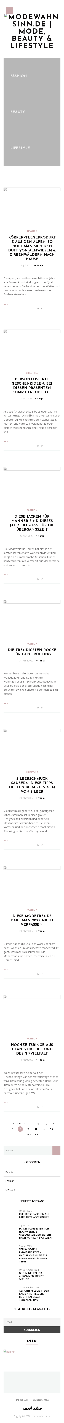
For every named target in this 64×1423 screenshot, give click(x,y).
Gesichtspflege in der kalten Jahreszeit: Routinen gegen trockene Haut (34, 1295)
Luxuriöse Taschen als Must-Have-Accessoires (34, 1216)
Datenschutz (41, 1399)
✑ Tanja (38, 265)
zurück (19, 1123)
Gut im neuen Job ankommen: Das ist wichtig (31, 1276)
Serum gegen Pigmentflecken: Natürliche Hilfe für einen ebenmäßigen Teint (33, 1255)
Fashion (32, 510)
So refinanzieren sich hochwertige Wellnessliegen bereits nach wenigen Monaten (35, 1233)
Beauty (32, 231)
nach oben (32, 1408)
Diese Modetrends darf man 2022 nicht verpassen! (32, 920)
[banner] (9, 1351)
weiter (33, 1134)
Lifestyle (32, 373)
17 (51, 1129)
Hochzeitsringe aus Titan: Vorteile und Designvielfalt (32, 1049)
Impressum (21, 1399)
